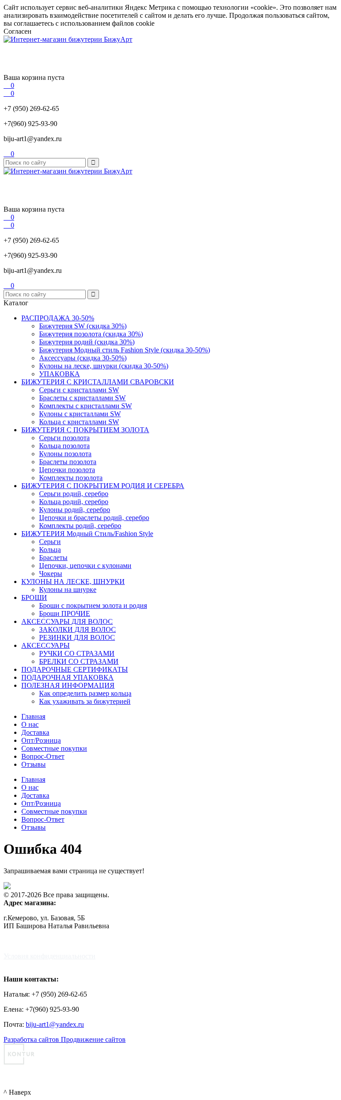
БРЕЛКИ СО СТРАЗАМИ (79, 661)
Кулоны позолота (65, 453)
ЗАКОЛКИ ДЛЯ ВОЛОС (77, 629)
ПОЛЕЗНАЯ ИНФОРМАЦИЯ (68, 685)
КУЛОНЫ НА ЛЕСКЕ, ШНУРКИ (73, 581)
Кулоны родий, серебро (74, 509)
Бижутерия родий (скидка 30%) (87, 342)
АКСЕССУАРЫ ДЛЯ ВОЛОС (67, 621)
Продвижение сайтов (93, 1039)
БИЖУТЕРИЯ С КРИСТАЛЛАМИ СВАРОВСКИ (97, 382)
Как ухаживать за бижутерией (85, 701)
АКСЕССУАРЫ (45, 645)
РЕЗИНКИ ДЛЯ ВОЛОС (77, 637)
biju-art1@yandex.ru (33, 138)
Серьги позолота (64, 438)
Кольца (50, 549)
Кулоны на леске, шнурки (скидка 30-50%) (103, 366)
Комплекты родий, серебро (80, 525)
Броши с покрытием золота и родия (93, 605)
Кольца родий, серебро (73, 501)
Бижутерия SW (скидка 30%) (83, 326)
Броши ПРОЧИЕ (64, 613)
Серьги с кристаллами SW (79, 390)
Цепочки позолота (67, 469)
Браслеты (53, 557)
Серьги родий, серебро (73, 493)
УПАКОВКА (59, 374)
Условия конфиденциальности (49, 956)
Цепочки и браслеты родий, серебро (94, 517)
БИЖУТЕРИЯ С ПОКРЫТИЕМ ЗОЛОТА (85, 430)
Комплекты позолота (71, 477)
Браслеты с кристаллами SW (82, 398)
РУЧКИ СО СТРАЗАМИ (77, 653)
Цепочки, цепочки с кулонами (85, 565)
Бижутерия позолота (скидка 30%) (91, 334)
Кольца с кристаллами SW (79, 422)
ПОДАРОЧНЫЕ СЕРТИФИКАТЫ (74, 669)
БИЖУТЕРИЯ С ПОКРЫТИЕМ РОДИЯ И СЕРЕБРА (102, 485)
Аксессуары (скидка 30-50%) (83, 358)
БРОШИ (34, 597)
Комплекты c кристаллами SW (85, 406)
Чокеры (50, 573)
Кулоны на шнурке (67, 589)
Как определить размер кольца (85, 693)
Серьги (50, 541)
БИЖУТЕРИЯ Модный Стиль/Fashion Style (87, 533)
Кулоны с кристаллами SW (80, 414)
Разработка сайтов (32, 1039)
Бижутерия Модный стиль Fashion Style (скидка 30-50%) (124, 350)
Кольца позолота (64, 445)
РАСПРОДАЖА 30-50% (57, 318)
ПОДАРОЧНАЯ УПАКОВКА (67, 677)
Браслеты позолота (67, 461)
